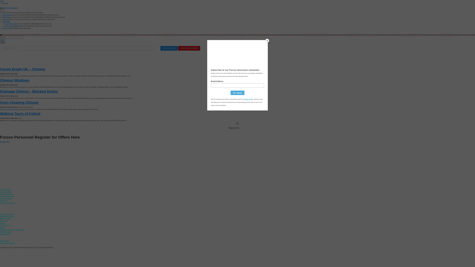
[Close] (267, 41)
